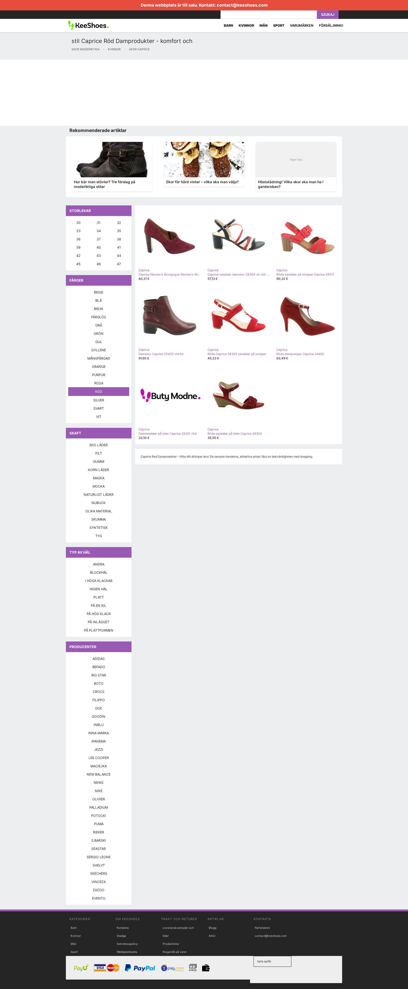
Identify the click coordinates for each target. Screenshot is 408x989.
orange (99, 367)
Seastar (98, 849)
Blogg (212, 928)
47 (119, 264)
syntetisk (98, 528)
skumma (98, 519)
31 (99, 223)
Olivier (98, 799)
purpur (98, 375)
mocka (99, 486)
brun (98, 309)
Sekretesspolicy (127, 944)
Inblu (99, 725)
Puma (98, 824)
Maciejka (98, 766)
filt (98, 453)
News (98, 783)
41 (119, 247)
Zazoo (98, 890)
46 (99, 264)
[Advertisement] (141, 93)
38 (119, 239)
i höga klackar (98, 581)
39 (78, 247)
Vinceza (99, 882)
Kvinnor (76, 936)
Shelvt (99, 865)
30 (78, 223)
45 (78, 264)
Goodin (98, 716)
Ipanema (98, 741)
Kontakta (123, 928)
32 (119, 223)
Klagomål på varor (175, 952)
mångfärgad (98, 358)
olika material (98, 511)
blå (98, 300)
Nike (98, 791)
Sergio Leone (98, 857)
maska (98, 478)
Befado (98, 667)
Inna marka (98, 733)
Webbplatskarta (127, 952)
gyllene (98, 350)
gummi (98, 461)
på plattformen (98, 630)
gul (98, 342)
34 (99, 231)
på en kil (98, 605)
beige (98, 292)
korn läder (98, 470)
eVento (98, 898)
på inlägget (98, 622)
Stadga (121, 936)
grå (98, 325)
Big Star (98, 675)
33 (78, 231)
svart (99, 408)
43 (99, 256)
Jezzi (98, 749)
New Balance (98, 774)
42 (78, 256)
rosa (98, 383)
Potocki (98, 816)
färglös (98, 317)
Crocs (98, 692)
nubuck (99, 503)
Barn (74, 928)
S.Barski (98, 840)
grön (98, 333)
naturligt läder (99, 494)
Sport (74, 952)
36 (78, 239)
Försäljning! (331, 25)
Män (73, 944)
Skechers (98, 873)
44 (119, 256)
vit (98, 417)
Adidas (99, 659)
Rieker (98, 832)
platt (99, 597)
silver (98, 400)
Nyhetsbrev (262, 928)
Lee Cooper (99, 758)
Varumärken (301, 25)
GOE (98, 708)
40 (99, 247)
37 (99, 239)
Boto (98, 683)
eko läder (98, 445)
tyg (98, 536)
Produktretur (171, 944)
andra (98, 564)
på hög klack (99, 614)
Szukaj (327, 15)
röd (98, 392)
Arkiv (212, 936)
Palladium (98, 807)
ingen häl (98, 589)
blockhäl (98, 572)
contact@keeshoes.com (242, 5)
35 (119, 231)
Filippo (98, 700)
